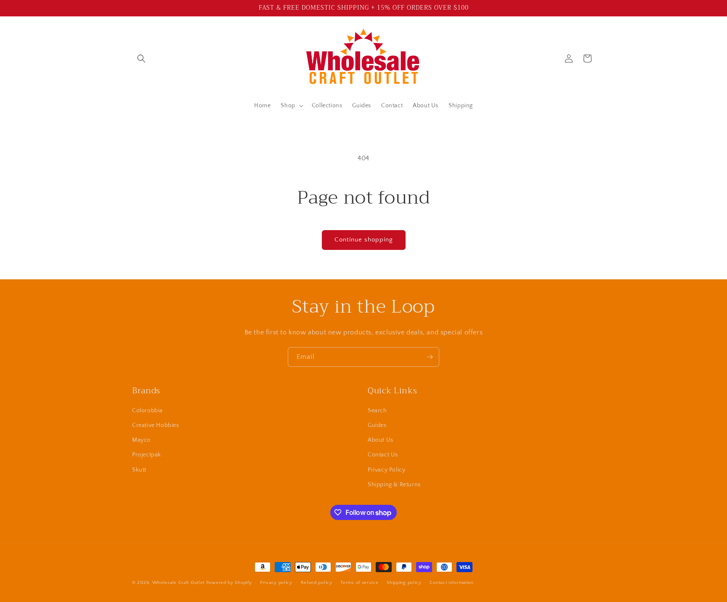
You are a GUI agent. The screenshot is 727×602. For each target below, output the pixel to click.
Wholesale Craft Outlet (178, 582)
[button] (141, 58)
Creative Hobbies (155, 425)
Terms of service (359, 582)
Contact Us (383, 454)
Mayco (141, 440)
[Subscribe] (429, 357)
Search (377, 410)
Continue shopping (363, 239)
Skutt (139, 470)
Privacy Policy (386, 470)
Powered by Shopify (229, 582)
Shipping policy (404, 582)
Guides (377, 425)
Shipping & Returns (394, 484)
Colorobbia (147, 410)
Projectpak (146, 454)
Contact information (451, 582)
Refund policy (316, 582)
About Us (380, 440)
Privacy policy (276, 582)
